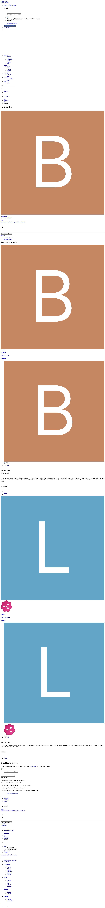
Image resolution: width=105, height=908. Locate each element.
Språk (5, 846)
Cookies (6, 852)
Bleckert (4, 216)
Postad (5, 355)
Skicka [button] (5, 806)
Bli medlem (6, 27)
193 (8, 737)
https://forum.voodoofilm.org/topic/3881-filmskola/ (13, 222)
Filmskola (9, 58)
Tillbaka (9, 867)
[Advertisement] (52, 42)
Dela (2, 220)
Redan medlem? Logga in (10, 5)
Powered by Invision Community (9, 855)
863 (8, 465)
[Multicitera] (4, 757)
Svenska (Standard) (11, 849)
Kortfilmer (9, 60)
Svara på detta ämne (8, 237)
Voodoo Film (7, 55)
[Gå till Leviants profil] (52, 599)
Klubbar (6, 73)
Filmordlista (10, 59)
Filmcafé (9, 218)
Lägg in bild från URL (12, 793)
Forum (5, 65)
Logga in (9, 20)
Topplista (9, 70)
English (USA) (10, 847)
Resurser (9, 62)
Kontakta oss (7, 851)
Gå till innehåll (4, 1)
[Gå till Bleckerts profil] (52, 214)
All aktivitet (9, 78)
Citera (5, 493)
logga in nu (33, 766)
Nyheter (9, 56)
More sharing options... (6, 233)
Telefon (5, 801)
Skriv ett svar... (4, 777)
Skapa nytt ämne (8, 239)
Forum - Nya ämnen (9, 830)
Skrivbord (6, 798)
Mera (8, 63)
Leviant (3, 614)
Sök (8, 67)
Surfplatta (6, 799)
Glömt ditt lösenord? (12, 23)
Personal (9, 69)
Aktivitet (6, 77)
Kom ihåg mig (10, 19)
